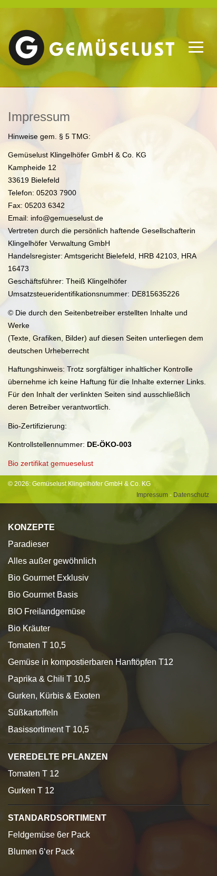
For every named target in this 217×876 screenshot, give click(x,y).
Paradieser (28, 544)
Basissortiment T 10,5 (48, 729)
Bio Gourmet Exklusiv (48, 577)
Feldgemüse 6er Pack (49, 834)
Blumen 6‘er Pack (41, 851)
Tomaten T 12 (33, 773)
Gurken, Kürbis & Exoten (54, 695)
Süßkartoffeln (33, 712)
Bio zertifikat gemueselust (50, 463)
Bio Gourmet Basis (43, 594)
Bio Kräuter (29, 628)
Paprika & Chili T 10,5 (49, 678)
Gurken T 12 (31, 790)
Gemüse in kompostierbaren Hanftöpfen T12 (90, 662)
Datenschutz (191, 495)
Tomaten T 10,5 (37, 645)
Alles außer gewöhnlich (52, 560)
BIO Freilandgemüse (46, 611)
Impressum (152, 495)
